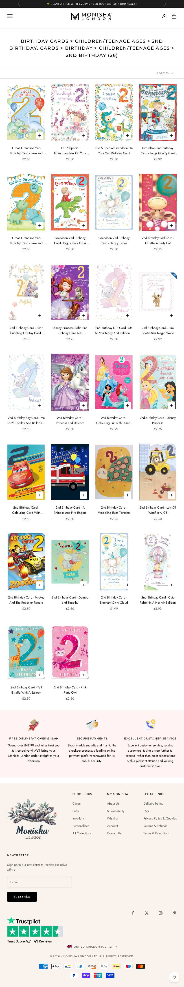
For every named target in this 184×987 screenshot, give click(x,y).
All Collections (82, 833)
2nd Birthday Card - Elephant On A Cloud (114, 600)
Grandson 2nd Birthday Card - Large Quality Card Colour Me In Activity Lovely (158, 151)
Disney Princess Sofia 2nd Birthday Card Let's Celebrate (70, 331)
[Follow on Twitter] (147, 913)
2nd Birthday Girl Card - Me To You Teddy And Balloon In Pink (114, 331)
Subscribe (22, 897)
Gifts (75, 811)
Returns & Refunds (155, 826)
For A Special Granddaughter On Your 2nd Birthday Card (70, 151)
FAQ (146, 811)
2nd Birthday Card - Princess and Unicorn (70, 420)
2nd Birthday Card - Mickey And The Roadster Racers (26, 600)
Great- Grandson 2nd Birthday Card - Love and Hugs (26, 151)
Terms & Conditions (156, 833)
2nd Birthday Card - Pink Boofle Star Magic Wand (158, 330)
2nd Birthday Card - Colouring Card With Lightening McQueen (26, 510)
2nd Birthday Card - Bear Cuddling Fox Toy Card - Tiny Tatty (26, 331)
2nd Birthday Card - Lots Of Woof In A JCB (158, 510)
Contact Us (114, 833)
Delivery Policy (153, 803)
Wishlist (112, 818)
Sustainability (115, 811)
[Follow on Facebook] (133, 913)
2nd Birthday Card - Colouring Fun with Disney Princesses (113, 420)
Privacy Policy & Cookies (160, 818)
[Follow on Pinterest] (174, 913)
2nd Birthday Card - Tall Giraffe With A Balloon (26, 690)
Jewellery (78, 818)
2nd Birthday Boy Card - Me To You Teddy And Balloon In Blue (26, 420)
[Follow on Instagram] (160, 913)
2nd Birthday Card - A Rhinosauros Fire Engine (70, 510)
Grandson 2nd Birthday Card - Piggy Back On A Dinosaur (70, 241)
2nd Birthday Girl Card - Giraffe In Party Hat (158, 240)
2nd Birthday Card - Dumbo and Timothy (70, 600)
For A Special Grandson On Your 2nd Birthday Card (114, 150)
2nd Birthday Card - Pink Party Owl (70, 690)
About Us (113, 803)
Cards (76, 803)
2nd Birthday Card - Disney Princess (158, 420)
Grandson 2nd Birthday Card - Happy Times (114, 240)
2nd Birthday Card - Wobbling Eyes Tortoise (114, 510)
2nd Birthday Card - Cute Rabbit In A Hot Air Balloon (158, 600)
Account (112, 826)
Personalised (81, 826)
